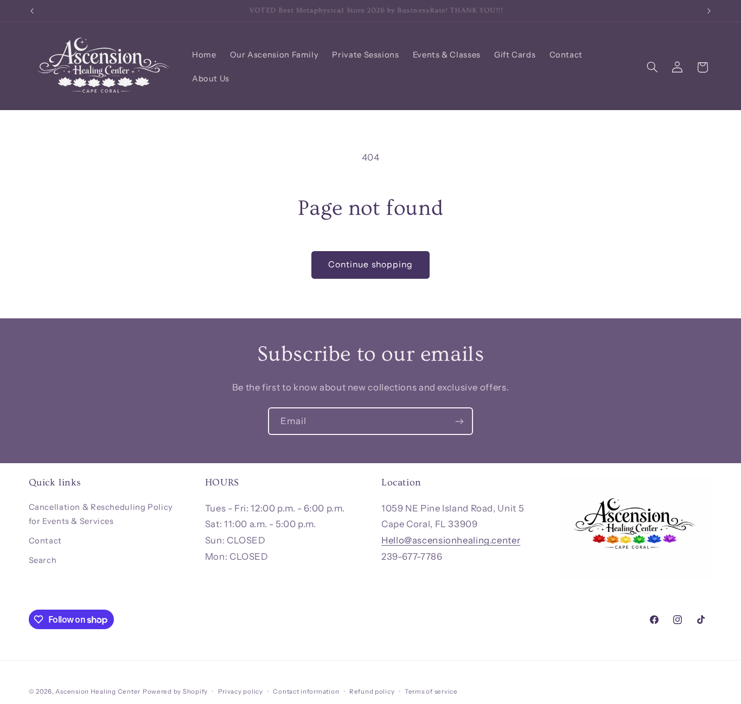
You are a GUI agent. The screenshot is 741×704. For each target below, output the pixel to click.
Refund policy (372, 691)
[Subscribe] (459, 421)
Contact (45, 541)
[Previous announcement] (32, 11)
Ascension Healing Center (97, 691)
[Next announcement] (709, 11)
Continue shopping (370, 264)
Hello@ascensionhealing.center (450, 540)
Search (43, 560)
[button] (652, 67)
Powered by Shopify (175, 691)
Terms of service (431, 691)
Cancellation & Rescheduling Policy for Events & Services (101, 514)
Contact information (306, 691)
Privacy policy (240, 691)
